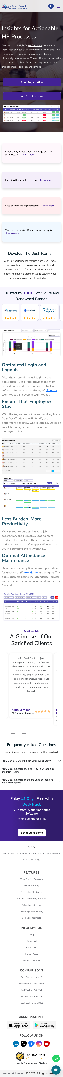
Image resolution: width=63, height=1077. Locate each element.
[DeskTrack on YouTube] (47, 1044)
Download (32, 941)
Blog (31, 934)
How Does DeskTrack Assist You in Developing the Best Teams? (28, 770)
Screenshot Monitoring (31, 892)
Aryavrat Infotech (14, 1073)
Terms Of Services (31, 960)
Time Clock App (31, 885)
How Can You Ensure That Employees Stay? (26, 761)
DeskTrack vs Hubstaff (31, 977)
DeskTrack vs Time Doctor (31, 983)
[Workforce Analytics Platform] (14, 6)
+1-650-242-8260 (31, 859)
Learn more (28, 154)
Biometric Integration (31, 917)
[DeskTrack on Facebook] (31, 1044)
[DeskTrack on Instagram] (39, 1044)
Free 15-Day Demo (32, 96)
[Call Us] (51, 6)
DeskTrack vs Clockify (31, 996)
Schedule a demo (32, 833)
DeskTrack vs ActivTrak (31, 990)
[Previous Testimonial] (12, 733)
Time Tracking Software (31, 879)
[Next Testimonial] (22, 733)
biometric (51, 390)
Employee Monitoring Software (31, 898)
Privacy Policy (31, 953)
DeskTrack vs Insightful (31, 1002)
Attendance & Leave (31, 905)
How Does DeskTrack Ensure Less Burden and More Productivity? (27, 781)
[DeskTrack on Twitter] (24, 1044)
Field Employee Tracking (31, 911)
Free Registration (32, 82)
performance (35, 45)
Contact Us (31, 947)
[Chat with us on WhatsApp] (56, 1058)
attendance (31, 572)
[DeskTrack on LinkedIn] (16, 1044)
